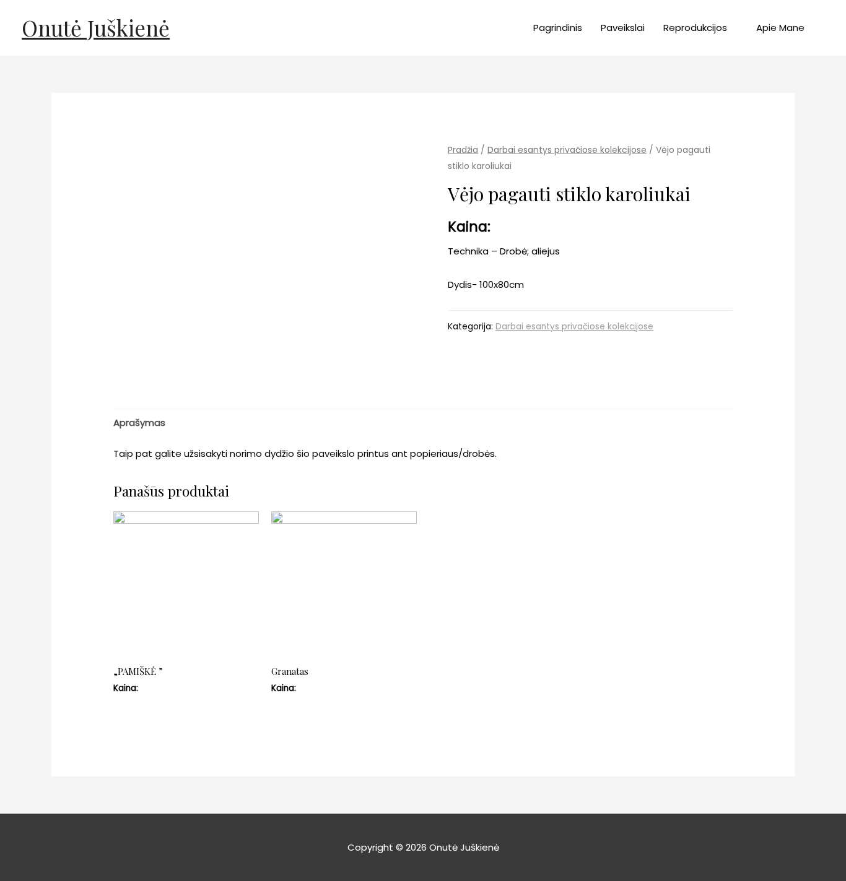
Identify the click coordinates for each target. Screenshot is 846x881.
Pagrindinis (557, 27)
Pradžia (463, 150)
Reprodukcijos (695, 27)
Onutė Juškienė (96, 27)
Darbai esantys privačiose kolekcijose (567, 150)
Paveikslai (623, 27)
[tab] (139, 422)
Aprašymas (139, 422)
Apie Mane (780, 27)
